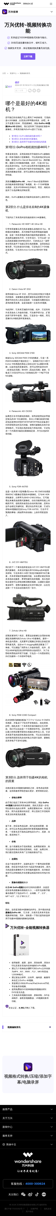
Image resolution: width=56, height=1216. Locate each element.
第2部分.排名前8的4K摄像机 (24, 139)
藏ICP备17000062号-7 (14, 1209)
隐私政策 (47, 1209)
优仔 (17, 82)
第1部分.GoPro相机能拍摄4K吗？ (27, 136)
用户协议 (29, 1211)
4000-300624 (35, 1183)
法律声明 (34, 1209)
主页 (4, 73)
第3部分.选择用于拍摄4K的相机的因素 (29, 142)
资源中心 (13, 73)
